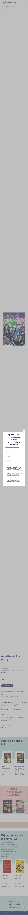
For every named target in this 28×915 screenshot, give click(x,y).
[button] (24, 431)
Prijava (8, 461)
